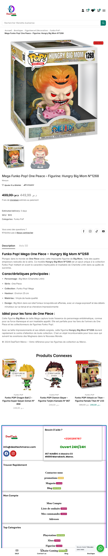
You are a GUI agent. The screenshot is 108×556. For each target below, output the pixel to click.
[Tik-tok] (96, 231)
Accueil (8, 30)
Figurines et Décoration (36, 30)
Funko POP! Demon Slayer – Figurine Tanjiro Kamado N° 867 (54, 399)
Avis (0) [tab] (23, 245)
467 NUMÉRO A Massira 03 (59, 453)
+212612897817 (72, 438)
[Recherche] (103, 23)
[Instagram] (90, 231)
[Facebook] (83, 231)
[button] (83, 10)
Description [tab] (8, 245)
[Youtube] (103, 231)
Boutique (18, 30)
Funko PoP (55, 30)
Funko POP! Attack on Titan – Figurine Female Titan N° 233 (89, 399)
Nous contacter (25, 232)
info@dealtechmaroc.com (19, 447)
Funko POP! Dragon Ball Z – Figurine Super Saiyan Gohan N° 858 (18, 400)
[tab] (8, 246)
